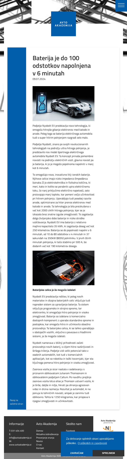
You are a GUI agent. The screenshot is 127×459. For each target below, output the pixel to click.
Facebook (70, 430)
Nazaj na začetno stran (16, 402)
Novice (39, 441)
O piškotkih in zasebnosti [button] (92, 443)
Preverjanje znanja (45, 437)
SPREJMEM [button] (108, 453)
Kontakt (40, 448)
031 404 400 (17, 430)
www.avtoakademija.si (20, 444)
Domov (39, 430)
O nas (39, 444)
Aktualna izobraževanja (47, 434)
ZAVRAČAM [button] (76, 453)
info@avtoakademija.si (20, 437)
